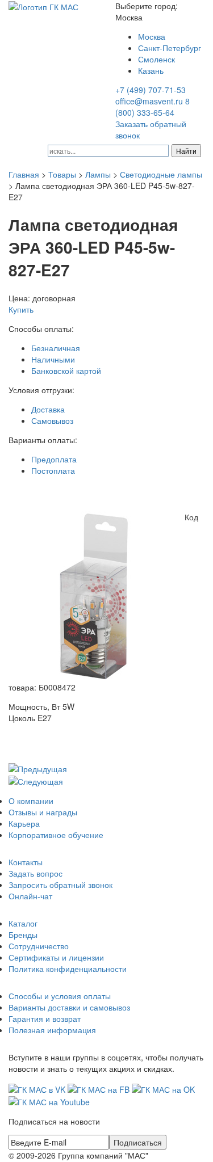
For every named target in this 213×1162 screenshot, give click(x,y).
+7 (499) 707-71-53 (150, 89)
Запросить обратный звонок (60, 884)
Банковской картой (66, 370)
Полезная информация (52, 1029)
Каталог (23, 923)
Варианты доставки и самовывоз (69, 1007)
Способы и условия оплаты (60, 995)
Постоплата (53, 470)
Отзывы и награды (43, 812)
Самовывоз (52, 420)
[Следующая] (36, 780)
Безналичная (55, 347)
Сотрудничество (39, 946)
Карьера (24, 823)
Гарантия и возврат (45, 1018)
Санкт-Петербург (169, 47)
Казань (151, 70)
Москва (151, 36)
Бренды (23, 934)
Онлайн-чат (30, 896)
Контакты (26, 862)
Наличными (53, 359)
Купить (21, 309)
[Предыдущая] (38, 767)
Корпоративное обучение (56, 834)
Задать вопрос (35, 873)
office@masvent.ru (149, 101)
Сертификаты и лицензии (56, 957)
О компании (31, 800)
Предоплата (54, 459)
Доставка (48, 409)
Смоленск (156, 59)
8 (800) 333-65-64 (152, 106)
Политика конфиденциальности (68, 968)
